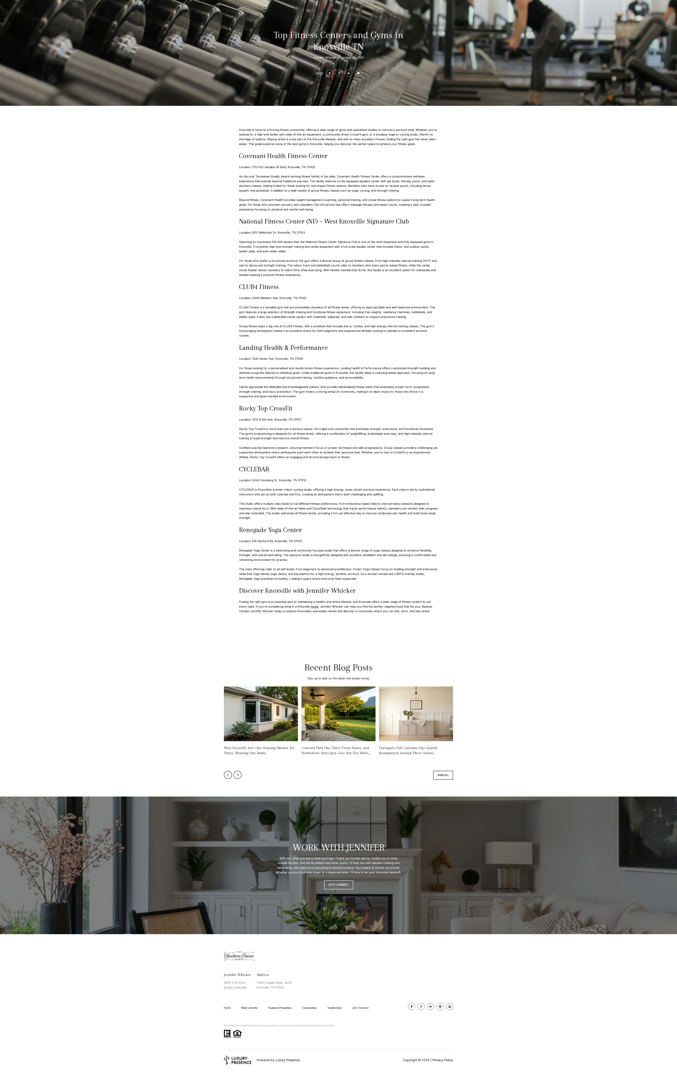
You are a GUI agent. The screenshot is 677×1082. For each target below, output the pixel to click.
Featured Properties (280, 1007)
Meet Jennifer (249, 1007)
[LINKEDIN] (430, 1006)
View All (443, 775)
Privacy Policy (442, 1060)
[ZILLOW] (449, 1006)
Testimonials (334, 1007)
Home (227, 1007)
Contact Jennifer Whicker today (260, 611)
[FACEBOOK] (411, 1006)
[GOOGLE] (440, 1006)
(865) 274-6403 (234, 982)
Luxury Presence (287, 1060)
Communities (309, 1007)
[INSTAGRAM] (421, 1006)
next (237, 775)
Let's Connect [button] (338, 884)
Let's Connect (360, 1007)
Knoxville (308, 606)
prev (228, 775)
